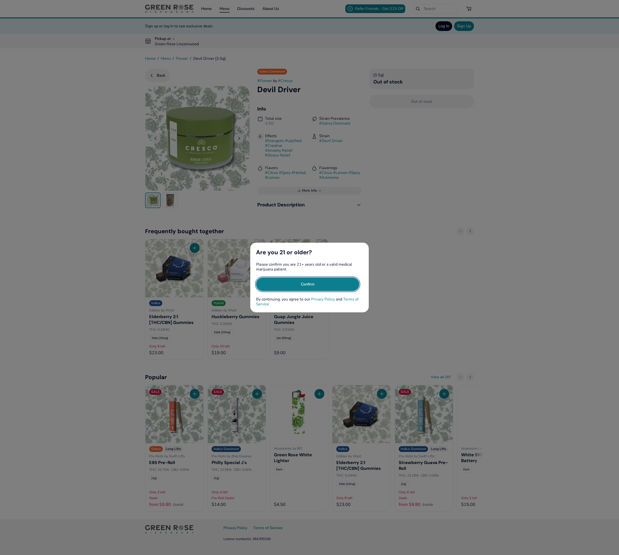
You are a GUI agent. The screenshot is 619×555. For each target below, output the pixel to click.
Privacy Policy (323, 299)
